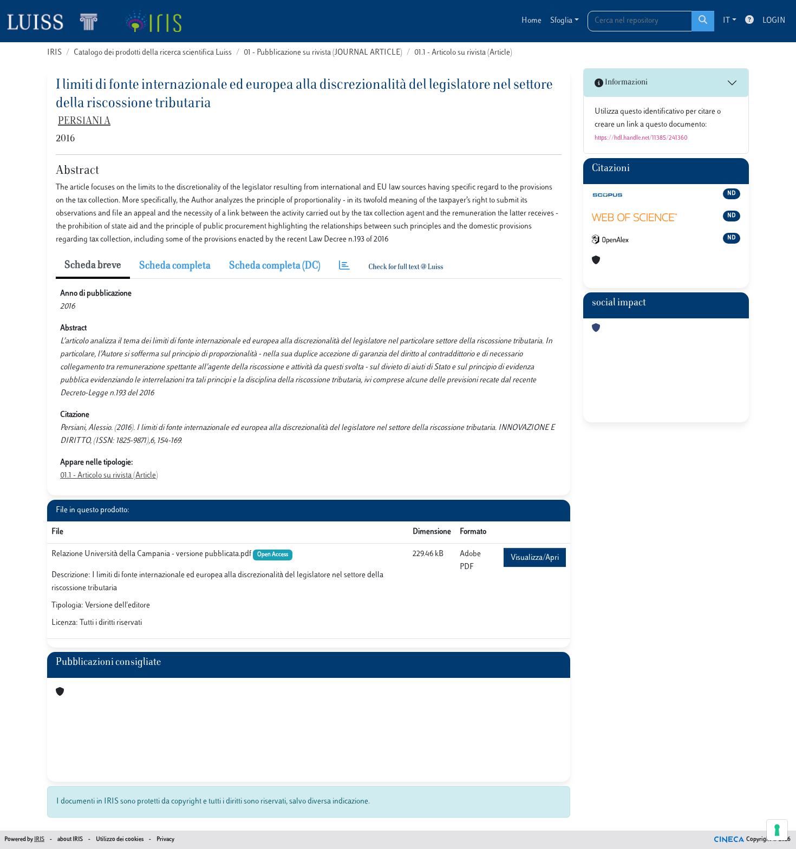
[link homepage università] (153, 21)
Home (531, 21)
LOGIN (773, 21)
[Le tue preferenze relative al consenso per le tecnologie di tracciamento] (777, 830)
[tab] (344, 266)
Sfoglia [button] (561, 21)
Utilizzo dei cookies (119, 840)
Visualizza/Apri (535, 558)
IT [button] (726, 21)
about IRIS (70, 840)
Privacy (165, 840)
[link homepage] (56, 21)
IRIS (54, 53)
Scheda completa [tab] (175, 266)
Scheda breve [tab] (92, 266)
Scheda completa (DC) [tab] (275, 266)
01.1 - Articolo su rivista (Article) (463, 53)
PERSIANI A (84, 122)
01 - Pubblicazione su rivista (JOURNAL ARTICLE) (323, 53)
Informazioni (625, 83)
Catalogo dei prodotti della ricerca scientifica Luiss (153, 53)
